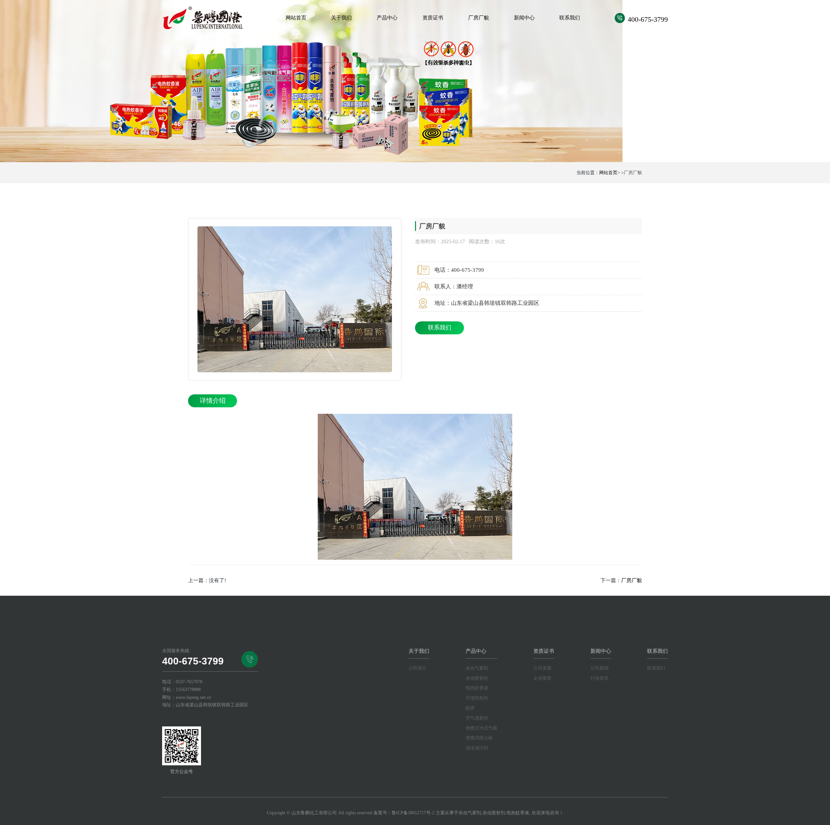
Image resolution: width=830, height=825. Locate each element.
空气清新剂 (477, 718)
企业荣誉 (542, 678)
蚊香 (470, 708)
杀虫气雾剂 (477, 668)
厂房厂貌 (478, 17)
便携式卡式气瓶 (481, 728)
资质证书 (432, 17)
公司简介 (418, 668)
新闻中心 (524, 17)
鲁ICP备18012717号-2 (413, 812)
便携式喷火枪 (479, 737)
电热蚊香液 (477, 688)
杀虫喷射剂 (477, 678)
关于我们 (341, 17)
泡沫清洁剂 (477, 748)
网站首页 (296, 17)
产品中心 (387, 17)
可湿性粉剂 (477, 698)
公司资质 (542, 668)
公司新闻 (599, 668)
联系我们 (569, 17)
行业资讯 (599, 678)
